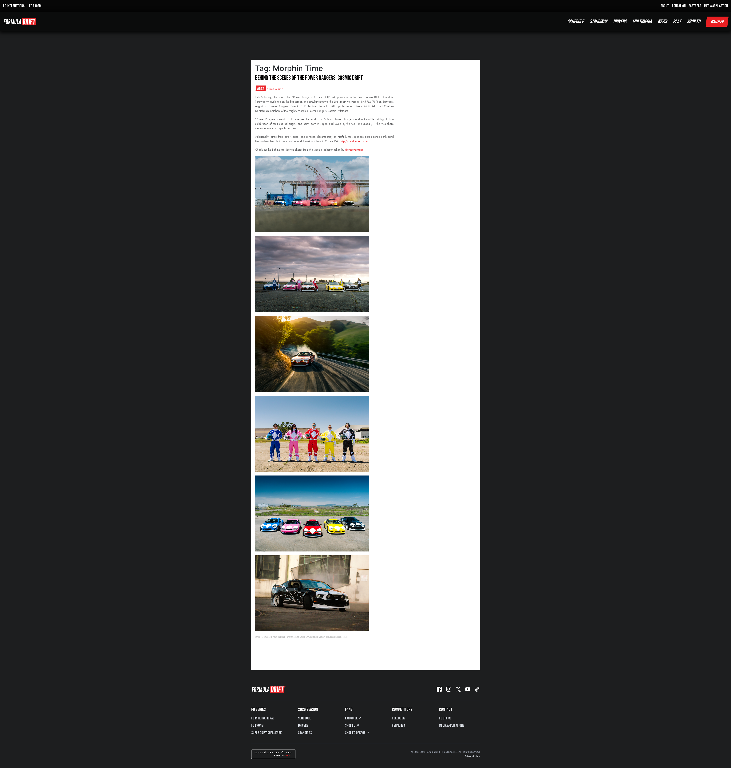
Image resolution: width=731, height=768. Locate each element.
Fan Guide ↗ (353, 718)
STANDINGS (598, 21)
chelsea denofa (293, 637)
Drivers (303, 725)
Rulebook (398, 718)
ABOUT (665, 6)
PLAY (677, 21)
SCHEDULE (575, 21)
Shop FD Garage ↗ (357, 732)
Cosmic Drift (304, 637)
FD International (262, 718)
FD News (274, 637)
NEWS (662, 21)
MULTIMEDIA (642, 21)
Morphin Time (324, 637)
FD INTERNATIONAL (14, 6)
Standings (305, 732)
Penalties (398, 725)
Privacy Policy (472, 756)
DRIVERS (619, 21)
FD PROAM (35, 6)
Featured (281, 637)
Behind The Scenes (262, 637)
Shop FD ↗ (352, 725)
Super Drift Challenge (266, 732)
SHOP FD (693, 21)
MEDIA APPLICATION (716, 6)
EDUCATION (679, 6)
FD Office (445, 718)
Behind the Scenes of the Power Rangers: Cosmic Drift (309, 78)
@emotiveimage (354, 149)
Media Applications (451, 725)
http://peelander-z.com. (355, 141)
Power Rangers (336, 637)
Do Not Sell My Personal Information (273, 754)
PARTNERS (695, 6)
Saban (345, 637)
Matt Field (314, 637)
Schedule (304, 718)
